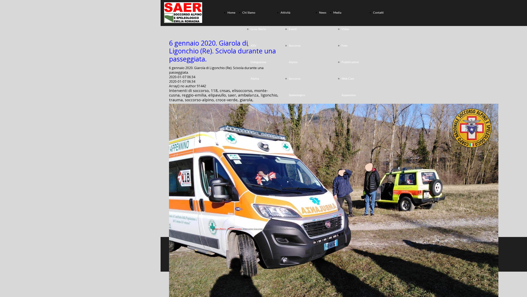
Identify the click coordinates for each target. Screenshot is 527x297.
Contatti (378, 12)
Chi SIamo (248, 12)
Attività (285, 12)
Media (337, 12)
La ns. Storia (258, 29)
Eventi (293, 29)
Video (345, 29)
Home (231, 12)
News (322, 12)
